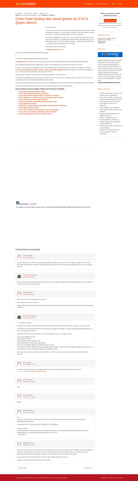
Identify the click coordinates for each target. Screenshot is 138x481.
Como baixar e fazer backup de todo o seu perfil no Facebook (39, 95)
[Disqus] (55, 175)
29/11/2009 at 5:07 (28, 258)
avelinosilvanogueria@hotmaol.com (35, 371)
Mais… (120, 4)
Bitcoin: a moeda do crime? (108, 117)
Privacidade (57, 478)
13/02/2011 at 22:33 (29, 382)
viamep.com (34, 478)
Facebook (44, 15)
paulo (24, 380)
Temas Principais (102, 4)
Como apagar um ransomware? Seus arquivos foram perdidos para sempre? (111, 109)
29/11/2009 (18, 13)
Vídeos (114, 4)
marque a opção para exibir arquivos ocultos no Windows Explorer (41, 70)
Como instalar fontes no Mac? (29, 108)
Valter (25, 255)
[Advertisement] (29, 38)
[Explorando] (26, 3)
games (35, 13)
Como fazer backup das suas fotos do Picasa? (34, 93)
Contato (64, 478)
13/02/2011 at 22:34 (29, 397)
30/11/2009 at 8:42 (28, 318)
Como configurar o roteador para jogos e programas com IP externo (41, 97)
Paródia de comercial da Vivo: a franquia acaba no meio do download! (109, 132)
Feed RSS (104, 478)
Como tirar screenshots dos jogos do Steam (33, 99)
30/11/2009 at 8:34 (28, 294)
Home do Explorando (45, 478)
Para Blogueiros (89, 4)
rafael (25, 292)
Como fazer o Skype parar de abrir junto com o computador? (39, 109)
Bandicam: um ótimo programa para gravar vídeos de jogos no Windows (42, 105)
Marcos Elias (27, 275)
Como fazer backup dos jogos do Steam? (32, 91)
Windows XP (22, 61)
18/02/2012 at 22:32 (29, 412)
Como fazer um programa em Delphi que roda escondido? (38, 112)
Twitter (51, 15)
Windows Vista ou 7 (54, 49)
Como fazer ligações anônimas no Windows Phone (35, 114)
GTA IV (46, 13)
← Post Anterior (22, 468)
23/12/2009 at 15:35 (29, 364)
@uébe (110, 478)
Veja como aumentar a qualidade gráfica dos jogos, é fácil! (38, 101)
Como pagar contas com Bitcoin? (110, 101)
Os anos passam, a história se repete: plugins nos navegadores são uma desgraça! (110, 122)
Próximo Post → (89, 468)
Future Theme (118, 478)
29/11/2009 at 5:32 (28, 277)
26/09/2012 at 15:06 (29, 445)
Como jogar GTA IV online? (28, 103)
